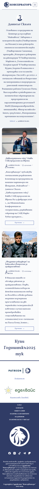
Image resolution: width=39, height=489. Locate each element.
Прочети (24, 223)
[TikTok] (19, 453)
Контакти (19, 408)
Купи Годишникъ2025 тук (19, 348)
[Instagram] (14, 453)
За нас (19, 405)
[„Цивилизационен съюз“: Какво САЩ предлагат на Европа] (19, 141)
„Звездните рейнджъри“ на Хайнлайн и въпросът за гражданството (17, 264)
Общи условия (19, 411)
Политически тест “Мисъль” (19, 420)
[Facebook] (9, 453)
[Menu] (35, 5)
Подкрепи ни (20, 379)
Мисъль (10, 273)
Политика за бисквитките (19, 414)
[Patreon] (29, 453)
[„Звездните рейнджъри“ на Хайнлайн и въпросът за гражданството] (19, 244)
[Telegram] (24, 453)
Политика (10, 168)
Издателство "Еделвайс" (19, 397)
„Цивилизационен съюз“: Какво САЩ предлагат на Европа (19, 159)
